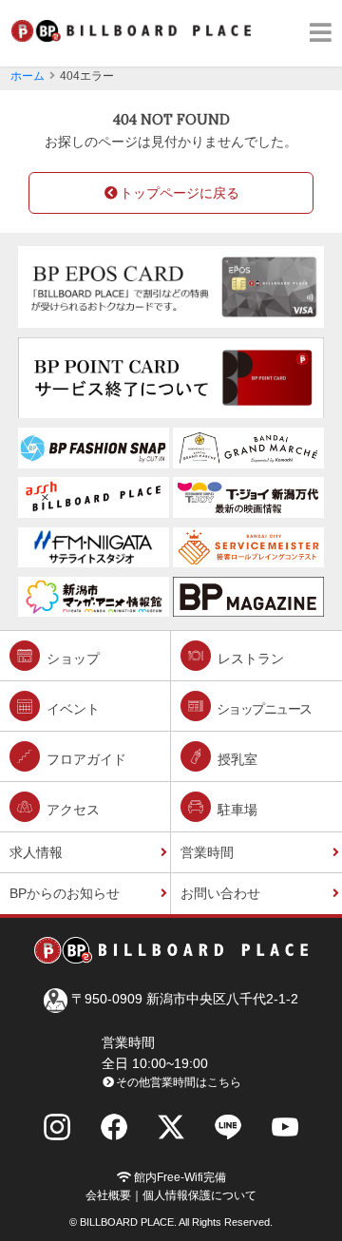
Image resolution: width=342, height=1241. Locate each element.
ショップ (71, 658)
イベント (71, 708)
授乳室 (235, 759)
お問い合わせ (220, 893)
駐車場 (235, 809)
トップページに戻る (179, 192)
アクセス (71, 809)
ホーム (27, 76)
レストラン (249, 658)
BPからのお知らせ (65, 893)
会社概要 (108, 1195)
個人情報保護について (199, 1195)
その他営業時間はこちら (178, 1082)
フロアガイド (84, 759)
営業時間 (207, 852)
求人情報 (36, 852)
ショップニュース (263, 708)
